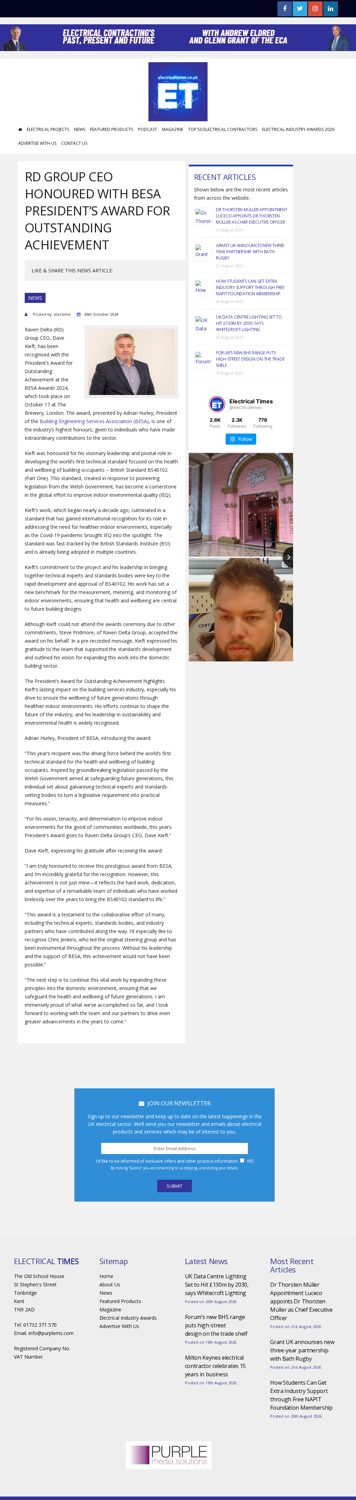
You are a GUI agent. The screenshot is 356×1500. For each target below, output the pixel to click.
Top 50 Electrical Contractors (222, 129)
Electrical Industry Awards (128, 1317)
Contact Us (74, 143)
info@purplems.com (51, 1333)
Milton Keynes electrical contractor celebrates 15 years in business (215, 1366)
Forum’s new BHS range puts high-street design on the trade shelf (250, 359)
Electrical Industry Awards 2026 (298, 129)
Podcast (147, 129)
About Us (109, 1284)
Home (106, 1276)
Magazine (172, 129)
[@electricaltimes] (217, 404)
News (79, 129)
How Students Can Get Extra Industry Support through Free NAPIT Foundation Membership (250, 287)
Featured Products (111, 129)
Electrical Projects (48, 129)
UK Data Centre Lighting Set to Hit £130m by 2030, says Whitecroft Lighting (249, 323)
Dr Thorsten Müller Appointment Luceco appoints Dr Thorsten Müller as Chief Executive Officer (252, 216)
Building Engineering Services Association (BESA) (94, 421)
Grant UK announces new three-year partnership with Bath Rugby (250, 251)
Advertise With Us (37, 143)
